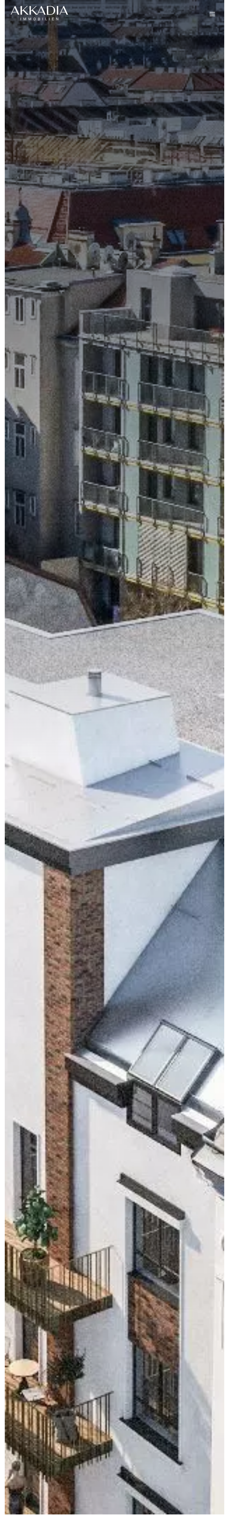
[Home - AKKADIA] (39, 13)
